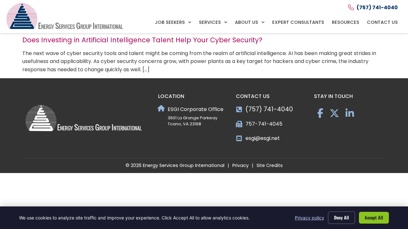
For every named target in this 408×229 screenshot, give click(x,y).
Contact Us (382, 22)
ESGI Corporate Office (195, 109)
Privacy (240, 165)
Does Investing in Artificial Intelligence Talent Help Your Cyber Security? (142, 40)
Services (210, 22)
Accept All (374, 217)
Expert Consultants (298, 22)
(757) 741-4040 (269, 109)
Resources (345, 22)
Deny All (341, 217)
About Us (246, 22)
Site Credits (270, 165)
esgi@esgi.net (262, 138)
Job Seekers (170, 22)
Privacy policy (309, 217)
